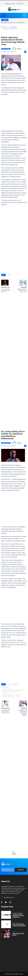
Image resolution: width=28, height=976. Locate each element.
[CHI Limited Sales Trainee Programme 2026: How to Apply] (6, 924)
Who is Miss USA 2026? (18, 934)
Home (4, 26)
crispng (19, 48)
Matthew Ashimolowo (8, 696)
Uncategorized (13, 26)
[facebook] (17, 3)
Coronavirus (6, 687)
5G (8, 684)
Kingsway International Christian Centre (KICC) (13, 691)
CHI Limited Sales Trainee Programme (19, 925)
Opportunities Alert (17, 912)
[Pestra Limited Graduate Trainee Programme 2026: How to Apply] (6, 915)
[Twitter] (20, 3)
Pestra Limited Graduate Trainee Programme (18, 915)
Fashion (14, 932)
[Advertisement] (14, 112)
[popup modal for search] (24, 15)
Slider (9, 275)
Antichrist (14, 684)
